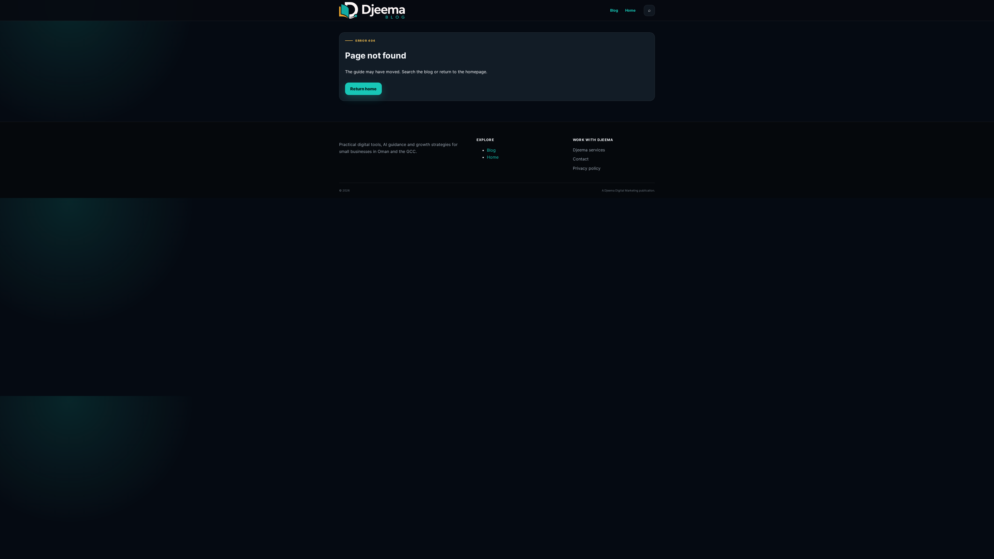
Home (630, 10)
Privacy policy (587, 168)
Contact (581, 158)
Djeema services (589, 149)
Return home (363, 88)
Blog (614, 10)
